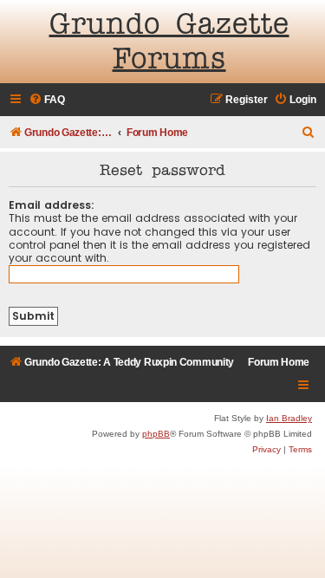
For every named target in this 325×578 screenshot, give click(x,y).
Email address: (51, 205)
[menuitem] (47, 100)
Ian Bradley (289, 418)
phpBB (156, 433)
